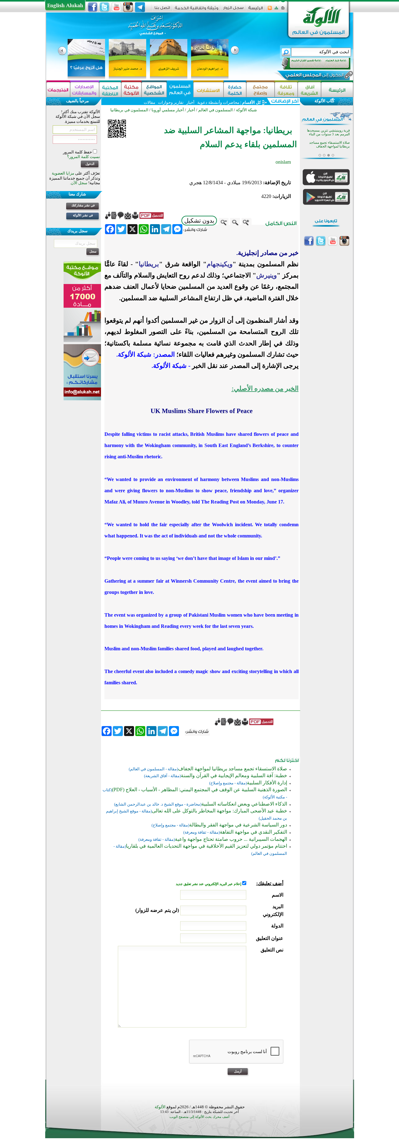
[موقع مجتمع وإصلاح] (260, 89)
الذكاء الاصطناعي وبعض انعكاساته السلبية (244, 804)
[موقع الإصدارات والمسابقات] (84, 89)
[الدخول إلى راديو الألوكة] (310, 64)
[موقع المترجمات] (58, 89)
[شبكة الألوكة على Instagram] (128, 7)
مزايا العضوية (63, 173)
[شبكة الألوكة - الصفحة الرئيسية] (255, 10)
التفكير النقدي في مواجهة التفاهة (253, 832)
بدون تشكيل (199, 220)
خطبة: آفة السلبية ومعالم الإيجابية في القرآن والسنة (234, 775)
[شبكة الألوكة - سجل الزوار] (233, 9)
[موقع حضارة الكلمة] (235, 89)
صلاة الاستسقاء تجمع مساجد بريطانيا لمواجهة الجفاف (232, 768)
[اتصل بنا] (162, 9)
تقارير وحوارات (171, 102)
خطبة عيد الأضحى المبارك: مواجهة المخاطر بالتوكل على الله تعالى (219, 810)
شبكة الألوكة (246, 110)
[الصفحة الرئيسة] (283, 9)
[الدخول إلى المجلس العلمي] (314, 76)
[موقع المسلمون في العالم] (180, 89)
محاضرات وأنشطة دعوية (217, 102)
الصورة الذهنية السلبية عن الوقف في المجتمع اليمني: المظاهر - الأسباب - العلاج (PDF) (199, 789)
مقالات (149, 102)
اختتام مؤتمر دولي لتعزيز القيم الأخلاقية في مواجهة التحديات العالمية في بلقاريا (206, 846)
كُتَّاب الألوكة (324, 101)
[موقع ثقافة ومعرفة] (286, 89)
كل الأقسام (251, 102)
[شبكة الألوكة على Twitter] (104, 7)
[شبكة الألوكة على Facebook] (93, 7)
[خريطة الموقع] (276, 9)
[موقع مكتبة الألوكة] (131, 89)
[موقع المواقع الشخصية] (154, 89)
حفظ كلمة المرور (78, 152)
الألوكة (160, 1107)
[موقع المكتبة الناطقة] (110, 89)
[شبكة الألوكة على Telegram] (140, 7)
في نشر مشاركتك (83, 205)
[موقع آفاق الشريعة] (309, 89)
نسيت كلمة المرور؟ (83, 156)
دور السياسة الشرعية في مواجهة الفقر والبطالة (238, 824)
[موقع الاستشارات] (208, 89)
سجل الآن (79, 183)
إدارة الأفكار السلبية (267, 782)
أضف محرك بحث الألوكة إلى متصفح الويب (199, 1117)
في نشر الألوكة (83, 215)
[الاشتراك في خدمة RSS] (270, 9)
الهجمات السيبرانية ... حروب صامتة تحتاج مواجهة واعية (231, 839)
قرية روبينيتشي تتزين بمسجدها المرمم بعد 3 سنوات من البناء (328, 132)
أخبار (190, 102)
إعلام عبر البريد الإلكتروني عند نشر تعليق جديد (209, 884)
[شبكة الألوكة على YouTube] (116, 7)
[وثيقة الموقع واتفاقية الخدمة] (196, 10)
